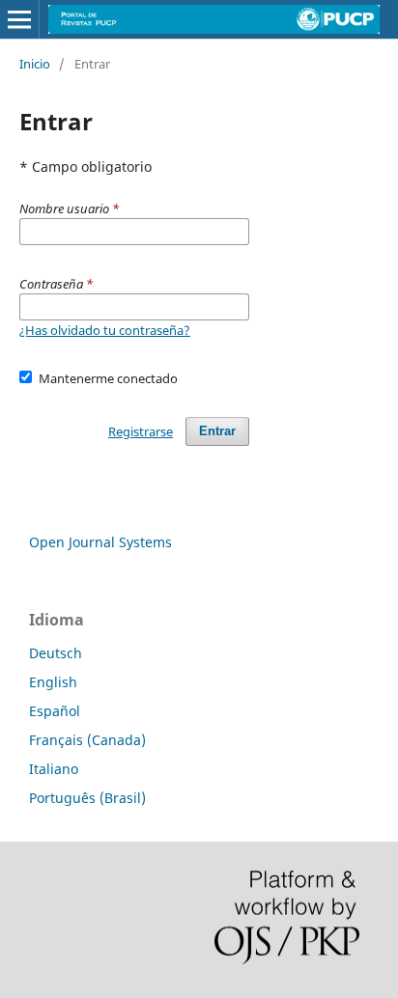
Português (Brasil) (87, 798)
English (53, 682)
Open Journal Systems (100, 542)
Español (54, 711)
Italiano (53, 769)
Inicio (34, 63)
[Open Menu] (19, 19)
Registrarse (140, 431)
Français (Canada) (87, 740)
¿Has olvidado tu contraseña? (104, 330)
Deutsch (55, 653)
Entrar (217, 431)
